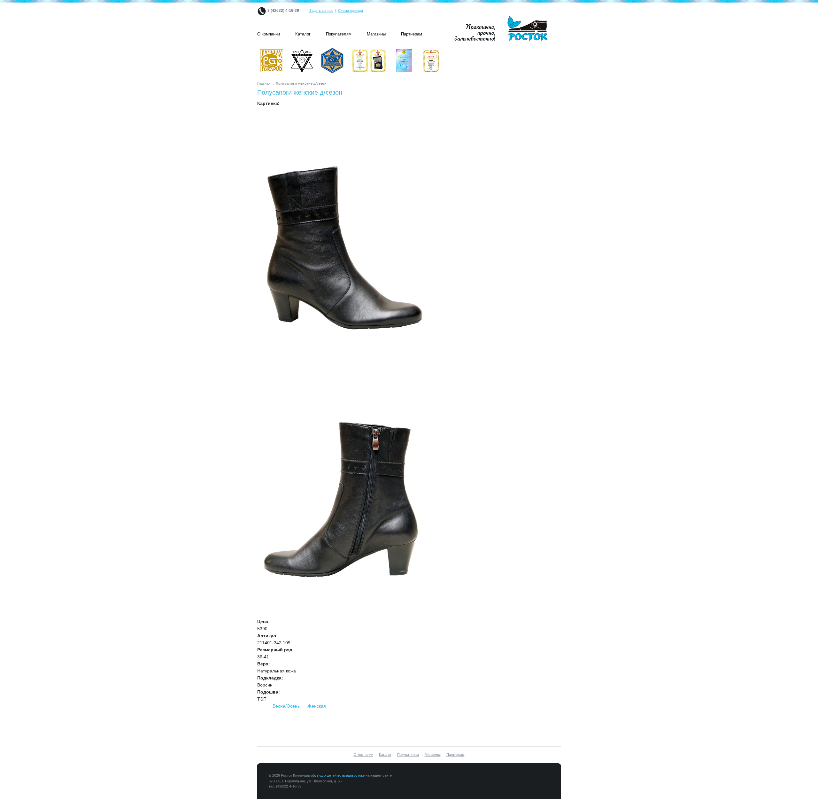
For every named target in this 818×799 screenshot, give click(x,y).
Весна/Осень (286, 706)
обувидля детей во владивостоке (338, 775)
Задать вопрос (321, 10)
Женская (316, 706)
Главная (263, 83)
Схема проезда (350, 10)
